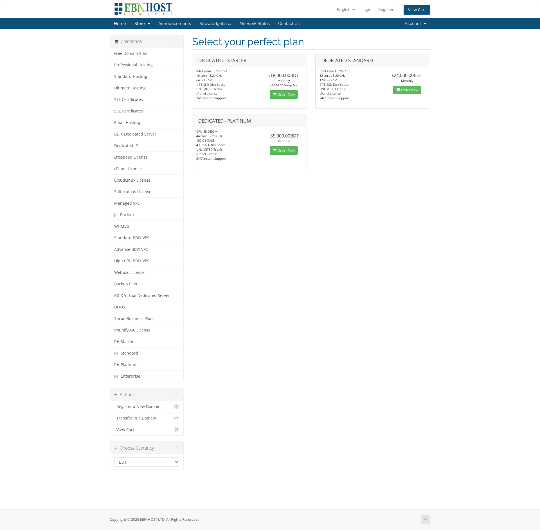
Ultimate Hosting (130, 88)
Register (386, 9)
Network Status (255, 23)
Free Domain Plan (130, 53)
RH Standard (126, 353)
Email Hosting (127, 122)
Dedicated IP (126, 145)
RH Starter (124, 341)
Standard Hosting (130, 76)
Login (366, 9)
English (344, 9)
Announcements (174, 23)
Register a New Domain (137, 406)
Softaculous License (132, 191)
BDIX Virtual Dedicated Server (142, 295)
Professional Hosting (133, 64)
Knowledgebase (215, 23)
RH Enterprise (127, 376)
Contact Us (289, 23)
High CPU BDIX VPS (131, 260)
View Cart (417, 9)
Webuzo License (129, 272)
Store (140, 23)
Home (120, 23)
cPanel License (128, 168)
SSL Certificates (128, 99)
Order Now (286, 94)
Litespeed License (131, 157)
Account (414, 23)
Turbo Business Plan (133, 318)
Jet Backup (124, 214)
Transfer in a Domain (135, 418)
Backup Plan (125, 284)
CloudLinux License (132, 180)
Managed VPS (127, 203)
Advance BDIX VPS (131, 249)
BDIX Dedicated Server (135, 134)
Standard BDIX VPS (131, 237)
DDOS (119, 307)
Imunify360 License (132, 330)
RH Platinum (126, 364)
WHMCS (121, 226)
